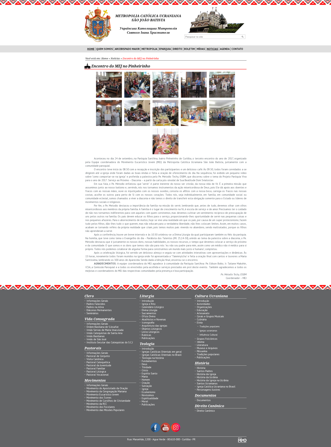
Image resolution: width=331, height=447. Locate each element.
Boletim (189, 49)
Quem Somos (104, 49)
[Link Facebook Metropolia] (156, 431)
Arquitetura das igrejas (154, 325)
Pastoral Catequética (98, 362)
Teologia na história (153, 358)
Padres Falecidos (96, 304)
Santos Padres (205, 371)
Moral (145, 401)
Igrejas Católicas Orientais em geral (162, 351)
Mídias (201, 49)
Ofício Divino (149, 316)
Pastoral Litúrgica (96, 371)
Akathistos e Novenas (154, 319)
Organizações (204, 307)
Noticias (212, 49)
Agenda (225, 49)
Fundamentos (149, 361)
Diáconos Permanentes (99, 310)
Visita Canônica (95, 359)
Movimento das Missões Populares (105, 410)
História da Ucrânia (207, 377)
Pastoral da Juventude (99, 365)
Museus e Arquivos (207, 348)
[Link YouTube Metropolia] (166, 431)
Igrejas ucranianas (208, 330)
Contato (237, 49)
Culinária (202, 319)
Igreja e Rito (149, 304)
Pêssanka (202, 351)
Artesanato (203, 313)
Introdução (148, 300)
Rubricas (146, 335)
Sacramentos (149, 313)
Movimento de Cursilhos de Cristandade (108, 400)
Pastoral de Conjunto (98, 356)
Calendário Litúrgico (153, 307)
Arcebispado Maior (127, 49)
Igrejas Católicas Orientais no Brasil (162, 354)
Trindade (146, 367)
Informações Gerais (97, 300)
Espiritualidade (150, 398)
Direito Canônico (206, 410)
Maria (145, 376)
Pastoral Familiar (96, 368)
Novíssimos (148, 395)
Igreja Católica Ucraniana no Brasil (216, 386)
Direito (177, 49)
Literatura (202, 345)
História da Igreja (206, 374)
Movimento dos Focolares (101, 407)
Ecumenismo (148, 392)
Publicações (148, 338)
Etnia (200, 322)
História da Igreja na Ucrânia (212, 380)
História (201, 368)
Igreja (145, 389)
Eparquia (165, 49)
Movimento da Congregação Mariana (107, 391)
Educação (202, 310)
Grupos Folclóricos (207, 338)
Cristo (145, 370)
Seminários (92, 313)
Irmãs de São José (96, 339)
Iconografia (148, 322)
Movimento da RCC (97, 403)
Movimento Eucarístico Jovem (103, 394)
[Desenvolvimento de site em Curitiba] (242, 441)
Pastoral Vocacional (98, 374)
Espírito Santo (149, 373)
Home (90, 49)
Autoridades (203, 304)
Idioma (200, 341)
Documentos (204, 400)
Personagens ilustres (208, 389)
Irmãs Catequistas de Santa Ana (104, 333)
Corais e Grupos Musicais (210, 316)
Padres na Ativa (95, 307)
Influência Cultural (208, 334)
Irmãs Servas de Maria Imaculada (105, 330)
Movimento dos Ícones (99, 397)
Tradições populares (209, 326)
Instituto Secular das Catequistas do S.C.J (110, 342)
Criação (146, 382)
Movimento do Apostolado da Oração (107, 388)
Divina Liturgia (149, 310)
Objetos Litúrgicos (152, 328)
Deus (144, 364)
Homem (146, 379)
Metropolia (149, 49)
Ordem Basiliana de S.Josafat (103, 326)
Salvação (147, 385)
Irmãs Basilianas (96, 336)
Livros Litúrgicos (150, 331)
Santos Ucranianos (207, 383)
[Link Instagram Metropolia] (175, 431)
